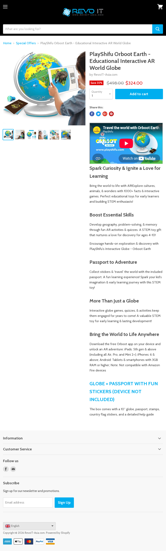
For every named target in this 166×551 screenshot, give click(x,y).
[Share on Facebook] (91, 113)
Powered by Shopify (58, 532)
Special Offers (26, 43)
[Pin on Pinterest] (111, 113)
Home (7, 43)
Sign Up (64, 502)
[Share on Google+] (104, 113)
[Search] (157, 29)
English (15, 525)
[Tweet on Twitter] (98, 113)
